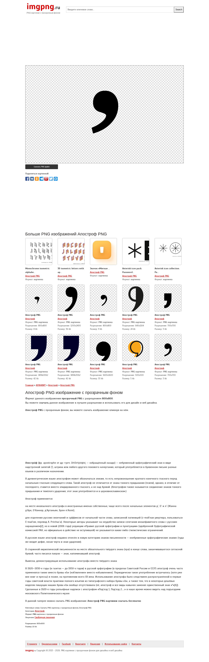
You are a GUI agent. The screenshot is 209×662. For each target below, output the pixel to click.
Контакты (136, 643)
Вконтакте (80, 643)
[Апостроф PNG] (39, 298)
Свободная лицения (45, 617)
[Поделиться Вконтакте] (32, 179)
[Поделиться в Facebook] (27, 179)
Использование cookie (116, 643)
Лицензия (95, 643)
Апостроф (30, 318)
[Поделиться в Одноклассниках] (37, 179)
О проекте (32, 643)
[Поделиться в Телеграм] (41, 179)
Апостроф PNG (32, 275)
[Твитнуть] (51, 179)
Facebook (66, 643)
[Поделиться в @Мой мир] (56, 179)
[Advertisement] (104, 42)
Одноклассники (49, 643)
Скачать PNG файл (41, 167)
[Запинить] (46, 179)
